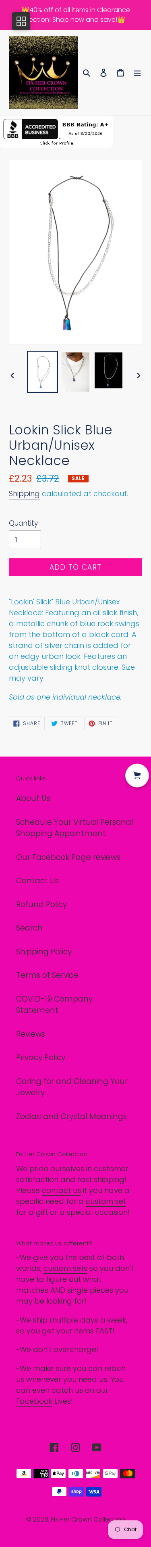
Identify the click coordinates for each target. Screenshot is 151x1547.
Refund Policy (41, 904)
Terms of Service (47, 975)
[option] (42, 371)
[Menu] (137, 73)
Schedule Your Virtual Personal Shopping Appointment (74, 828)
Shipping (24, 493)
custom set (106, 1201)
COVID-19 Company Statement (54, 1005)
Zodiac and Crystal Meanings (71, 1116)
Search (29, 927)
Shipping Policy (44, 951)
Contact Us (37, 880)
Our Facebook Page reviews (68, 857)
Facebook (34, 1401)
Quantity (23, 523)
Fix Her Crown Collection (88, 1519)
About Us (33, 798)
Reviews (30, 1034)
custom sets (65, 1268)
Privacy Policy (40, 1057)
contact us (61, 1190)
